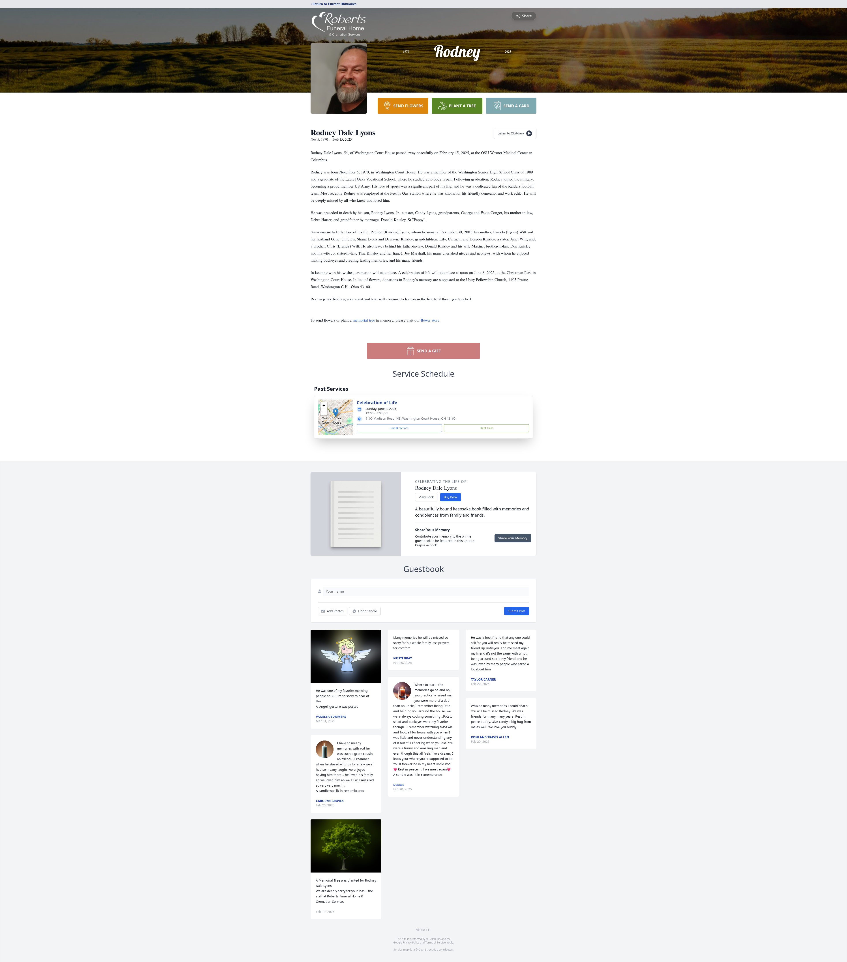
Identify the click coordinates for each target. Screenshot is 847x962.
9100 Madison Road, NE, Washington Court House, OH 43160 (410, 418)
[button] (335, 412)
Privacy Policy (411, 942)
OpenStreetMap (428, 949)
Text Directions (399, 428)
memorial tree (364, 320)
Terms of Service (435, 942)
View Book (426, 497)
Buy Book (450, 497)
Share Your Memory (512, 538)
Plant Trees (486, 428)
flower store (430, 320)
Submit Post (516, 611)
